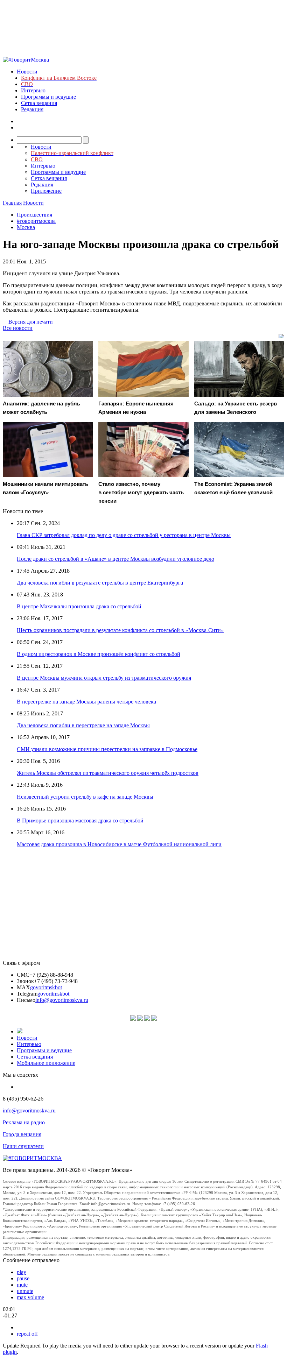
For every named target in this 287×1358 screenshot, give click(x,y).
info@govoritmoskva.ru (61, 1000)
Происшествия (34, 215)
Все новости (18, 328)
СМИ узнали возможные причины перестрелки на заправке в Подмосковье (107, 749)
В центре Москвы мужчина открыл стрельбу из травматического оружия (104, 678)
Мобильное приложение (46, 1063)
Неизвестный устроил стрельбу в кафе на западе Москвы (85, 797)
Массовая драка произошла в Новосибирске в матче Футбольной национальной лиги (119, 844)
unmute (25, 1291)
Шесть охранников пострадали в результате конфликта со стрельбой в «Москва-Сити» (120, 630)
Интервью (33, 90)
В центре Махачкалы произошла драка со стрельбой (79, 606)
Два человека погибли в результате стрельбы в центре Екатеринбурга (100, 583)
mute (22, 1285)
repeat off (27, 1334)
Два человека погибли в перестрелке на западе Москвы (83, 725)
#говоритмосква (36, 221)
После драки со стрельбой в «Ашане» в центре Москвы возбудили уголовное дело (115, 559)
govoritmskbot (46, 987)
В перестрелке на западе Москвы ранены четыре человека (86, 702)
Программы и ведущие (48, 97)
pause (23, 1278)
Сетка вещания (39, 103)
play (21, 1272)
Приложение (46, 191)
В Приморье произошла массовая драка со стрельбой (80, 820)
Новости (27, 72)
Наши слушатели (23, 1146)
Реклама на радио (24, 1122)
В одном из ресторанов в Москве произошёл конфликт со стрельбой (98, 654)
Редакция (32, 109)
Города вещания (22, 1134)
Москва (26, 227)
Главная (12, 203)
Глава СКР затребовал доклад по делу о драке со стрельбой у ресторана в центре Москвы (124, 535)
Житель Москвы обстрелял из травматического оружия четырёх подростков (107, 773)
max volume (30, 1297)
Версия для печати (30, 322)
